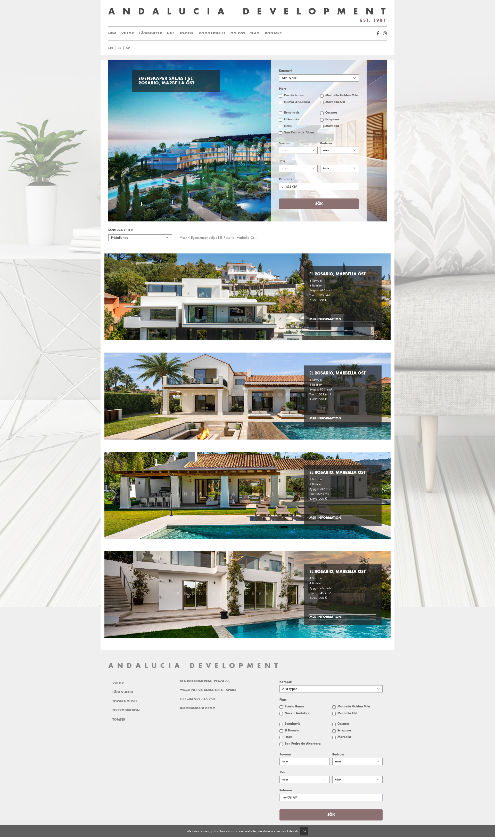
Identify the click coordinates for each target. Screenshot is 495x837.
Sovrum (284, 143)
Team (255, 33)
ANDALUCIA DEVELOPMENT (195, 666)
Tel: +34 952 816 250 (197, 699)
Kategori (285, 70)
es (119, 48)
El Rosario (291, 119)
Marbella (332, 126)
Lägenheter (150, 33)
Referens (285, 179)
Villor (127, 33)
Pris (282, 161)
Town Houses (124, 701)
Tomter (187, 33)
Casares (331, 112)
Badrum (326, 143)
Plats (282, 88)
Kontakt (273, 33)
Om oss (237, 33)
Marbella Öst (335, 102)
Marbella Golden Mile (341, 95)
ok (304, 831)
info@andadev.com (198, 708)
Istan (288, 126)
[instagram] (385, 33)
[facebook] (378, 33)
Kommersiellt (212, 33)
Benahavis (292, 112)
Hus (170, 33)
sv (128, 48)
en (110, 48)
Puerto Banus (294, 95)
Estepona (332, 119)
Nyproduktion (126, 710)
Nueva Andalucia (297, 102)
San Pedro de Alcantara (301, 132)
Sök (251, 48)
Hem (112, 33)
